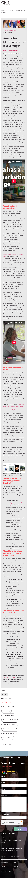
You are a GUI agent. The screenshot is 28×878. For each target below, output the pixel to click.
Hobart (3, 842)
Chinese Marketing (8, 715)
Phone (3, 782)
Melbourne (4, 838)
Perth (9, 840)
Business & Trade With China (11, 720)
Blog (7, 10)
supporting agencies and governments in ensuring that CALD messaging (13, 407)
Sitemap (16, 866)
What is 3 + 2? (5, 814)
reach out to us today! (9, 677)
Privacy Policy (4, 862)
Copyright (3, 866)
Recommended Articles (10, 733)
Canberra (17, 838)
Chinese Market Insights (10, 729)
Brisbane (3, 840)
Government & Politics (11, 30)
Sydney (11, 838)
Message (4, 795)
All (3, 706)
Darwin (21, 840)
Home (3, 10)
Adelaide (15, 840)
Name (3, 776)
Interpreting (6, 711)
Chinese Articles (8, 738)
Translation (11, 706)
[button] (3, 694)
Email (3, 789)
